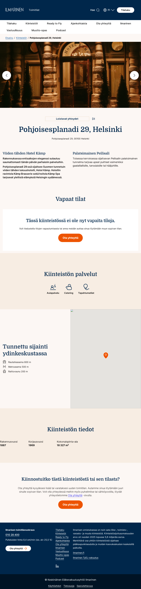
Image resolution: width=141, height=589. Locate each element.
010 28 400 (12, 534)
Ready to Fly (54, 23)
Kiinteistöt (32, 23)
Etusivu (9, 37)
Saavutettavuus (85, 585)
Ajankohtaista (79, 23)
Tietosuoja (68, 585)
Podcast (61, 30)
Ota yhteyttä (103, 23)
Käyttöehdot (54, 585)
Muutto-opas (39, 30)
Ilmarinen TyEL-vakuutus (85, 557)
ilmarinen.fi (78, 552)
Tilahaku (125, 10)
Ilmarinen (125, 23)
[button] (108, 10)
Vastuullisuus (14, 30)
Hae (92, 10)
